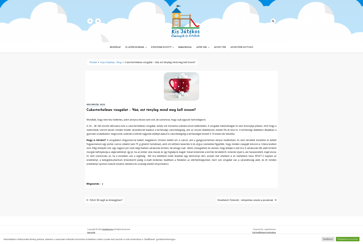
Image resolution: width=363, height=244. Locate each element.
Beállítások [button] (328, 239)
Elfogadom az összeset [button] (348, 239)
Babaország (185, 47)
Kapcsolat (91, 232)
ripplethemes (107, 229)
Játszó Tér (220, 47)
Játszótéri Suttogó (241, 47)
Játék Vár (201, 47)
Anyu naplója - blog (95, 104)
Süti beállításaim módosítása (264, 232)
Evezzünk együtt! (161, 47)
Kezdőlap (115, 47)
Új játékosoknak (134, 47)
